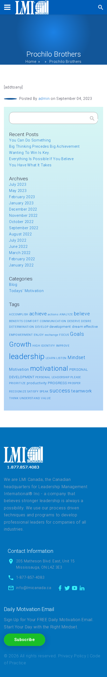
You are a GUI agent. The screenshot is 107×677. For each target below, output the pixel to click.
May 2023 (18, 191)
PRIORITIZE (17, 383)
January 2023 (21, 203)
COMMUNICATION (53, 321)
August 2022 (20, 234)
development (60, 327)
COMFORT (31, 321)
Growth (20, 344)
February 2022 (22, 259)
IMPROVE (63, 345)
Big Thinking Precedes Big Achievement (44, 146)
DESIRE (86, 321)
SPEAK (44, 391)
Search (92, 119)
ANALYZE (66, 314)
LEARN (51, 358)
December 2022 (23, 209)
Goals (77, 334)
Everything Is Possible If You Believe (41, 159)
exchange (51, 335)
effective (91, 327)
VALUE (46, 398)
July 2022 (17, 240)
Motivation (19, 369)
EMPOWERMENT (21, 335)
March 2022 (20, 253)
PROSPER (74, 383)
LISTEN (61, 358)
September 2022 (23, 228)
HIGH (36, 345)
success (60, 391)
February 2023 (22, 197)
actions (53, 314)
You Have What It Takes (30, 165)
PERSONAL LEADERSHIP (52, 377)
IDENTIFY (48, 345)
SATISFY (33, 391)
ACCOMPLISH (18, 314)
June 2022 (18, 246)
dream (77, 327)
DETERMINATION (21, 327)
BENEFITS (16, 321)
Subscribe (24, 639)
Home (30, 61)
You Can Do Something (30, 140)
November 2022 (23, 215)
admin (44, 98)
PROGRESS (57, 383)
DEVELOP (42, 327)
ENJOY (39, 335)
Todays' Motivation (26, 291)
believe (82, 313)
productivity (37, 383)
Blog (13, 284)
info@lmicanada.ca (33, 588)
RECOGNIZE (17, 391)
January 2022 (21, 265)
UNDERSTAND (29, 398)
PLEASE (75, 377)
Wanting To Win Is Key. (29, 153)
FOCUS (64, 335)
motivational (49, 368)
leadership (27, 356)
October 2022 (21, 222)
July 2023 (17, 184)
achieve (38, 314)
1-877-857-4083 (30, 577)
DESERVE (73, 321)
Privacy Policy (72, 655)
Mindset (76, 357)
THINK (14, 398)
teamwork (81, 390)
